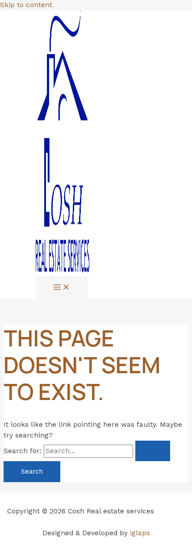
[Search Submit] (152, 451)
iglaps (140, 533)
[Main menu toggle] (62, 288)
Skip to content (26, 5)
